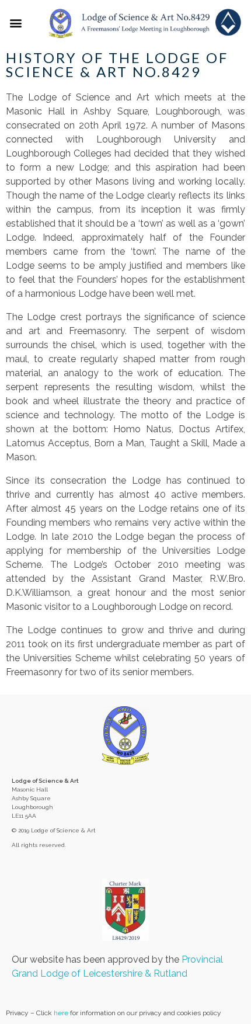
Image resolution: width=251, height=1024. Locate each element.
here (61, 1013)
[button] (15, 22)
